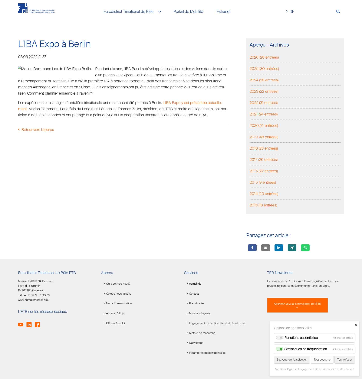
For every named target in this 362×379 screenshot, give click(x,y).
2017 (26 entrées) (264, 159)
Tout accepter (322, 359)
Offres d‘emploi (115, 323)
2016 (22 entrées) (264, 171)
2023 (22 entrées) (264, 91)
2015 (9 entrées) (263, 182)
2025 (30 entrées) (264, 68)
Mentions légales (199, 313)
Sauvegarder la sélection (292, 359)
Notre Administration (119, 303)
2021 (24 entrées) (264, 114)
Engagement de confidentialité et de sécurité (217, 323)
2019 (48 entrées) (264, 136)
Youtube (22, 322)
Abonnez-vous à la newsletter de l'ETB (297, 304)
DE (291, 11)
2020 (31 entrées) (264, 125)
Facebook (38, 322)
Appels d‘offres (115, 313)
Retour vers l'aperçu (37, 129)
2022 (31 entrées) (264, 102)
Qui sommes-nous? (118, 284)
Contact (194, 294)
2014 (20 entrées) (264, 193)
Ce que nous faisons (118, 294)
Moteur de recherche (202, 333)
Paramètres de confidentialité (207, 353)
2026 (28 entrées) (264, 57)
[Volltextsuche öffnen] (339, 11)
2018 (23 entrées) (264, 148)
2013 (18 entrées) (263, 205)
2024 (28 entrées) (264, 80)
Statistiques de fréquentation (306, 349)
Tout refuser (344, 359)
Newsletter (196, 343)
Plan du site (196, 303)
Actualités (195, 284)
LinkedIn (30, 322)
